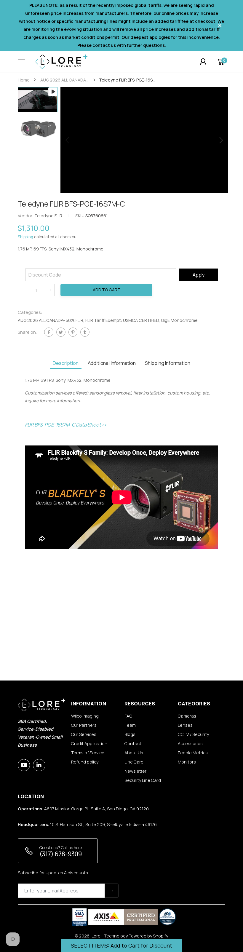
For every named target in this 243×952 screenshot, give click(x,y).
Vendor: (26, 215)
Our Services (83, 734)
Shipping (25, 237)
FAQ (128, 716)
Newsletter (135, 771)
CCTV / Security (193, 734)
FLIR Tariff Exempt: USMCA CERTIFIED (122, 320)
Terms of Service (87, 752)
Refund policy (84, 762)
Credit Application (89, 743)
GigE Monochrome (179, 320)
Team (130, 725)
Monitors (187, 762)
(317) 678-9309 (60, 854)
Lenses (185, 725)
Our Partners (84, 725)
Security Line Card (142, 780)
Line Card (133, 762)
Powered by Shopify (148, 936)
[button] (220, 140)
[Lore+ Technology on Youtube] (24, 765)
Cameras (187, 716)
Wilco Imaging (85, 716)
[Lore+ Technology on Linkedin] (39, 765)
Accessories (190, 743)
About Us (133, 752)
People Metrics (193, 752)
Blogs (129, 734)
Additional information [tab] (112, 363)
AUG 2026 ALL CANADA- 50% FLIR (50, 320)
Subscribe (112, 890)
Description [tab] (65, 363)
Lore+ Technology (110, 936)
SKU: (80, 215)
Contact (132, 743)
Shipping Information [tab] (167, 363)
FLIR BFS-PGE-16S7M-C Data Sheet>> (66, 424)
